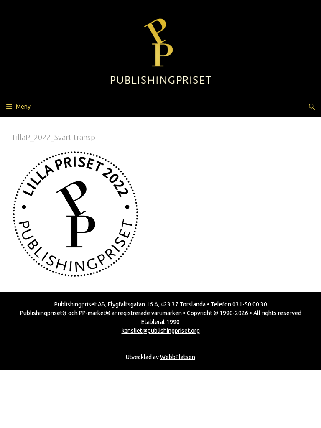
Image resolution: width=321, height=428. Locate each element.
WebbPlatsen (177, 357)
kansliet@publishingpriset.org (161, 330)
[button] (312, 106)
